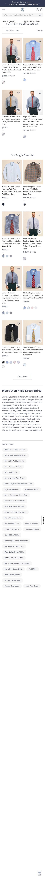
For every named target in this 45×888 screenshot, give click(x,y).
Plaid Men (32, 569)
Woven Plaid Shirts (12, 524)
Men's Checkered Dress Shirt (16, 495)
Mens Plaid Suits (11, 472)
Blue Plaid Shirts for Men (14, 507)
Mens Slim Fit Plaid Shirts (14, 461)
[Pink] (32, 307)
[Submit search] (40, 15)
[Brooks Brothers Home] (22, 10)
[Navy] (11, 256)
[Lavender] (24, 258)
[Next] (39, 3)
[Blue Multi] (3, 82)
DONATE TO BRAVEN (17, 5)
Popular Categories (12, 21)
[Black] (3, 362)
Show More (23, 376)
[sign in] (37, 9)
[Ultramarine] (24, 79)
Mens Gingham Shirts (13, 518)
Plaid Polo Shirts (31, 524)
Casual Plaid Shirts (12, 535)
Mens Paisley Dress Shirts (15, 501)
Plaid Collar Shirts (31, 490)
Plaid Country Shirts (12, 575)
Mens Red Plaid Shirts (13, 467)
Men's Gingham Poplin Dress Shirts (18, 484)
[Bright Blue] (3, 256)
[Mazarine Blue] (24, 136)
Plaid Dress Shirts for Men (15, 450)
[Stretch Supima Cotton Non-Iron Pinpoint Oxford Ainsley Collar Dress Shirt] (33, 278)
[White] (35, 307)
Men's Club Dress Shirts (14, 558)
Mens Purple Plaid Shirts (14, 546)
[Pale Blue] (3, 204)
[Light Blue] (7, 256)
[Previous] (6, 3)
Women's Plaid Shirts (13, 580)
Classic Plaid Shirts (12, 529)
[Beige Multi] (24, 204)
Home (4, 21)
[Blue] (3, 134)
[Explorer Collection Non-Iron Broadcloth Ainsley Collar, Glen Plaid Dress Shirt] (12, 102)
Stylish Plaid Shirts (12, 490)
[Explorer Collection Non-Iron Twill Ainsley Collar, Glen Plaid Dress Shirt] (33, 50)
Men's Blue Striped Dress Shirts (17, 563)
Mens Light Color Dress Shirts (16, 541)
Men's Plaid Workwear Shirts (15, 455)
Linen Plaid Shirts (32, 529)
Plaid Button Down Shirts (14, 552)
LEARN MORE (32, 5)
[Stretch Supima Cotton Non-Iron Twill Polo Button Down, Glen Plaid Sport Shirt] (33, 172)
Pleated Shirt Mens (12, 586)
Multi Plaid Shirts (32, 586)
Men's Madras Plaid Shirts (14, 478)
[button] (41, 9)
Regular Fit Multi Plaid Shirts (15, 512)
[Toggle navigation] (3, 9)
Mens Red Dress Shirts (13, 569)
